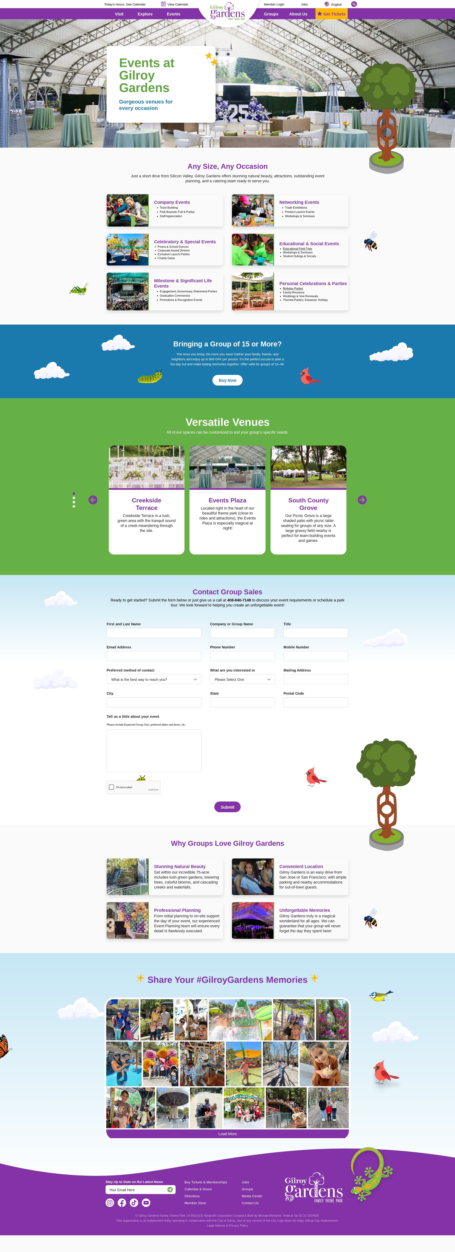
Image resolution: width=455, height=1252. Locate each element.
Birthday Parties (293, 288)
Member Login (274, 4)
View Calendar (177, 4)
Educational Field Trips (297, 248)
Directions (192, 1196)
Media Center (252, 1196)
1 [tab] (74, 493)
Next (362, 499)
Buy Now (227, 380)
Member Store (195, 1203)
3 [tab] (74, 502)
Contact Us (250, 1203)
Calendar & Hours (198, 1189)
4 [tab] (74, 506)
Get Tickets (334, 14)
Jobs (304, 4)
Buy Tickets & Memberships (205, 1182)
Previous (93, 499)
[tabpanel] (230, 500)
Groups (247, 1189)
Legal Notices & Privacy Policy (227, 1225)
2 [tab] (74, 498)
